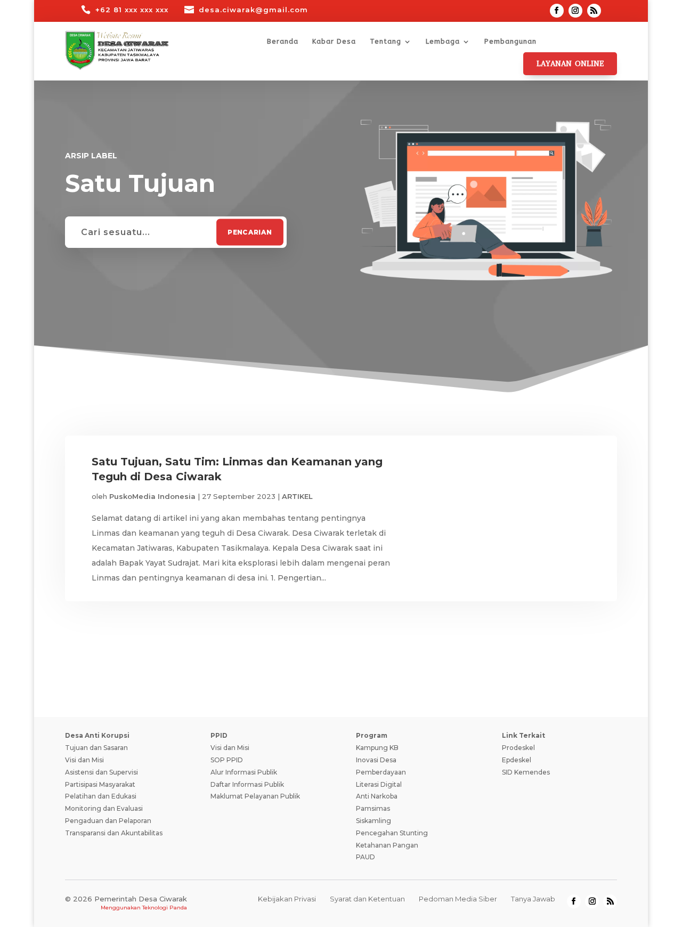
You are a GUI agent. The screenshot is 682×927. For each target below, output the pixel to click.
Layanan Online (570, 64)
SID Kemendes (526, 772)
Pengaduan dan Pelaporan (108, 821)
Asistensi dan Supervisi (101, 772)
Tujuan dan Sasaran (96, 748)
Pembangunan (510, 41)
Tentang (385, 41)
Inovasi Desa (376, 760)
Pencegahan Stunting (392, 833)
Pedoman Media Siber (458, 898)
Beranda (282, 41)
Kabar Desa (334, 41)
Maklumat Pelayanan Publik (255, 796)
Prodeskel (518, 748)
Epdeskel (516, 760)
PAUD (365, 857)
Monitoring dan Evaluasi (104, 808)
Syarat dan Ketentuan (367, 898)
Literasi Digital (379, 784)
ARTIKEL (297, 496)
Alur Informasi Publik (243, 772)
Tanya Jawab (533, 898)
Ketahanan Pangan (387, 845)
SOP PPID (226, 760)
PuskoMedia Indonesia (152, 496)
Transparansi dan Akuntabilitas (114, 833)
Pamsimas (373, 808)
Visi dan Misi (84, 760)
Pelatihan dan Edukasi (100, 796)
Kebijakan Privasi (287, 898)
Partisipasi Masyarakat (100, 784)
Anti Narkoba (376, 796)
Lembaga (443, 41)
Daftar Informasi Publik (247, 784)
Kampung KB (377, 748)
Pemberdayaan (381, 772)
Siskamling (373, 821)
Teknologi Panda (164, 907)
